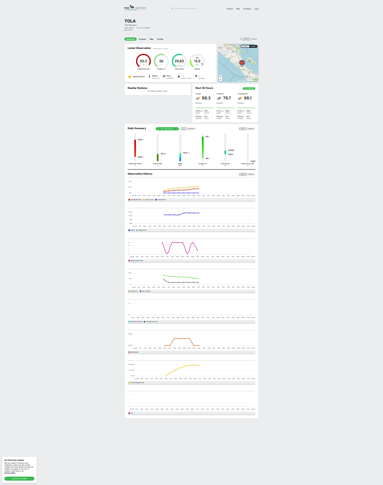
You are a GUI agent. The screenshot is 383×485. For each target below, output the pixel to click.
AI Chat (160, 39)
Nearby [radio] (253, 46)
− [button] (220, 79)
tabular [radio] (251, 128)
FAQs (238, 9)
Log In (256, 9)
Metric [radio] (254, 39)
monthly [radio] (191, 128)
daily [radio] (184, 128)
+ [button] (220, 76)
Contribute (247, 9)
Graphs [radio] (242, 174)
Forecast (142, 39)
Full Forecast (249, 88)
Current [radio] (245, 46)
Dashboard (130, 39)
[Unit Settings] (240, 39)
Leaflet (240, 81)
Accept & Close (19, 479)
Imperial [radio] (246, 39)
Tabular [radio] (251, 174)
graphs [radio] (242, 128)
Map (151, 39)
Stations (230, 9)
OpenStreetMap (248, 81)
